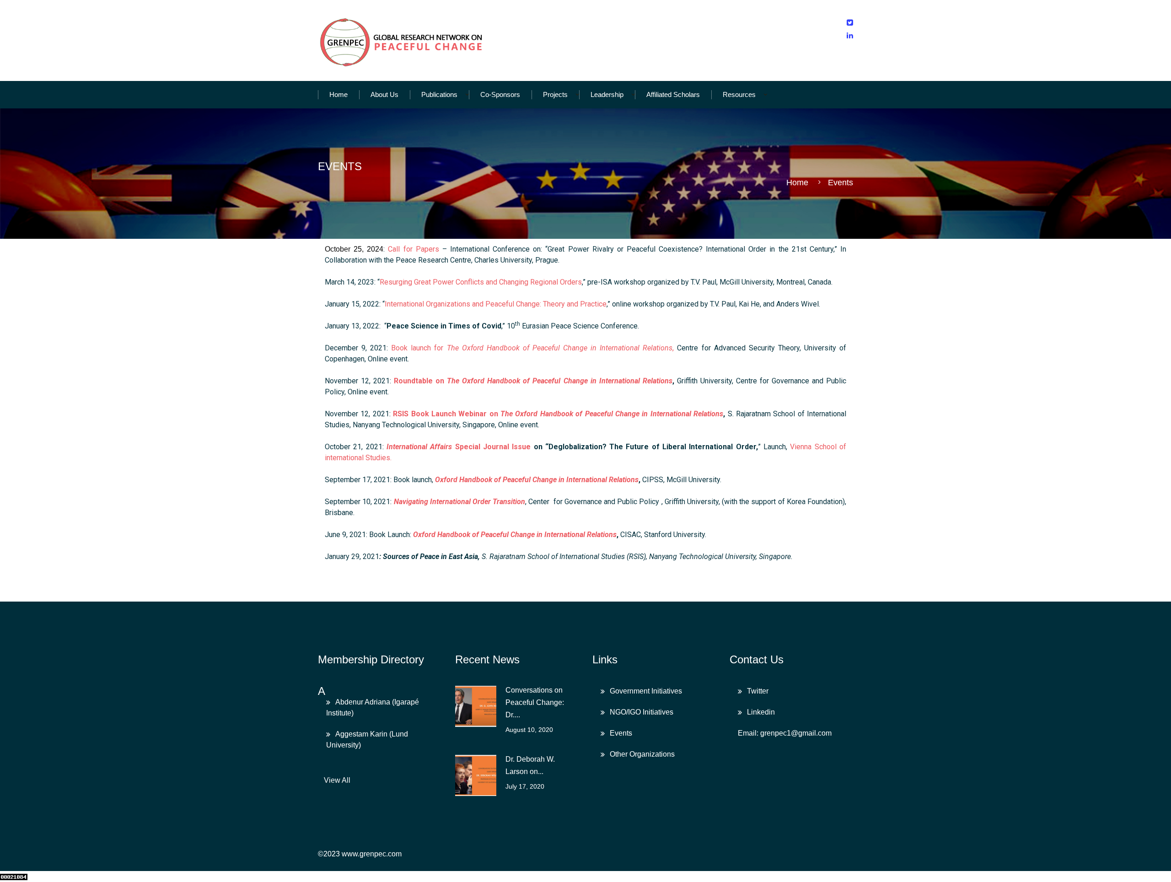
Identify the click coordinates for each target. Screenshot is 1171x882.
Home (338, 94)
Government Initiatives (646, 691)
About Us (384, 94)
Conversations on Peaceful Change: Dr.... (534, 702)
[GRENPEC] (402, 40)
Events (621, 733)
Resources (739, 94)
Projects (555, 94)
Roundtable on (533, 380)
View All (337, 780)
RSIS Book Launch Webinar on (558, 413)
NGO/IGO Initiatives (641, 712)
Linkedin (761, 712)
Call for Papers (413, 249)
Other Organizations (642, 754)
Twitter (757, 691)
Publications (439, 94)
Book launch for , (532, 348)
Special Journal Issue (459, 446)
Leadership (607, 94)
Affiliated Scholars (673, 94)
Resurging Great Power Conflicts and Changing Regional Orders (481, 282)
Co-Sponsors (500, 94)
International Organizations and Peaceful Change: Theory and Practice (496, 304)
